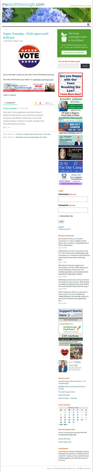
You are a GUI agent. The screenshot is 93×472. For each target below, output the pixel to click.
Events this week (64, 395)
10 (73, 415)
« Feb (61, 424)
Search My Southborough (69, 61)
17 (73, 417)
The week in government (66, 392)
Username (67, 194)
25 (77, 420)
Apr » (66, 424)
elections (13, 95)
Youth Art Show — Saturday (67, 398)
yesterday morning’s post (43, 79)
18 (77, 417)
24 (73, 420)
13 (86, 415)
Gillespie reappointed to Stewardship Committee (71, 266)
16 (69, 417)
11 (77, 415)
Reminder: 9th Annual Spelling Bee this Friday (31, 137)
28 (61, 422)
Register (61, 227)
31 (73, 422)
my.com (23, 4)
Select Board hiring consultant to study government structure (73, 281)
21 (61, 420)
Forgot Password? (64, 229)
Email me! (61, 460)
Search (85, 66)
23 (69, 420)
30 (69, 422)
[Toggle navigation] (88, 24)
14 (61, 417)
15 (65, 417)
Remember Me (66, 216)
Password (66, 205)
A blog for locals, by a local (80, 6)
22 (65, 420)
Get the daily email (64, 442)
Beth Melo (8, 41)
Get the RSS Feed (64, 439)
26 (82, 420)
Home (49, 468)
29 (65, 422)
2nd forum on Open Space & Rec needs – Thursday (33, 134)
